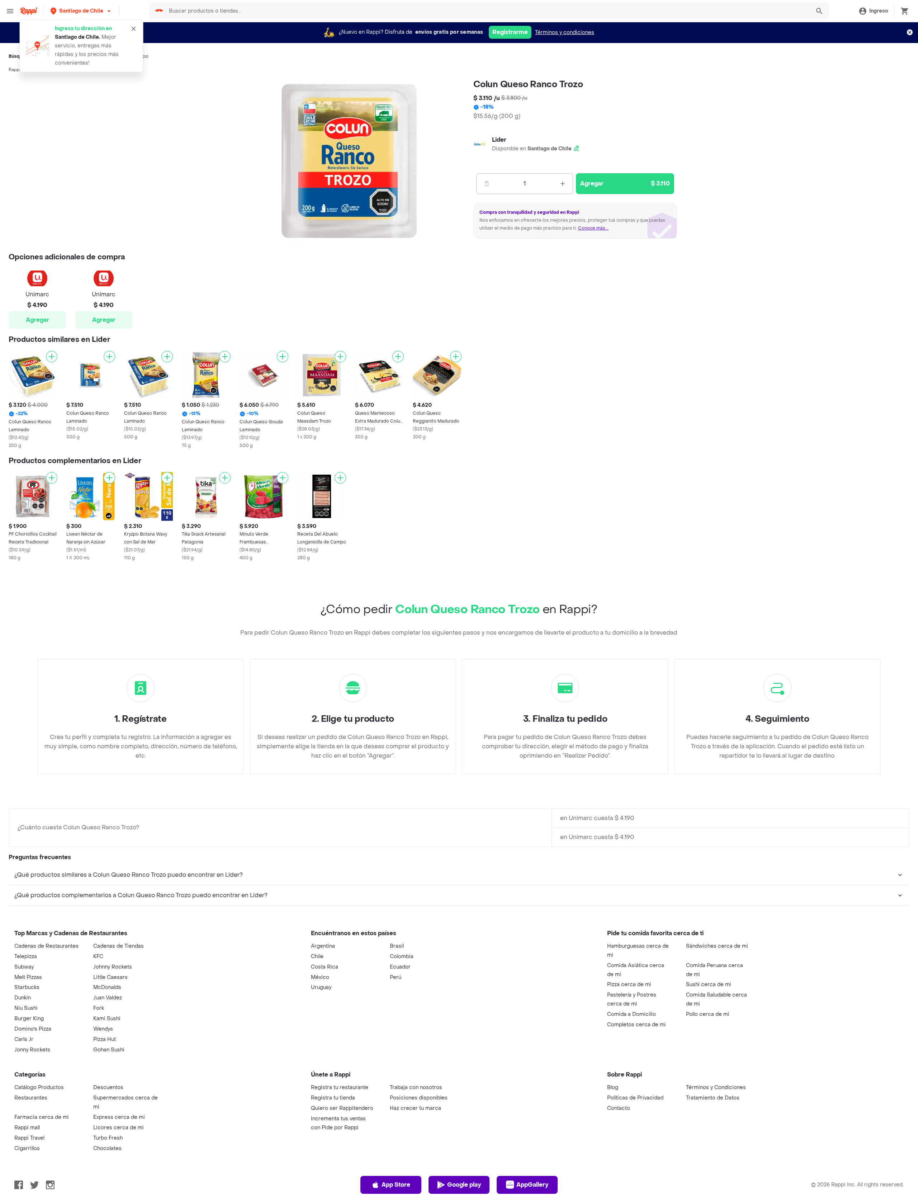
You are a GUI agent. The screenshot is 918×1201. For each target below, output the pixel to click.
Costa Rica (324, 967)
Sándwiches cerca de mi (717, 946)
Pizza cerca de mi (629, 984)
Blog (612, 1087)
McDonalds (107, 987)
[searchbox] (487, 11)
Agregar (37, 320)
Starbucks (26, 987)
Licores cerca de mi (118, 1127)
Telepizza (25, 956)
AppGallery (532, 1184)
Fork (98, 1008)
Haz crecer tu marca (415, 1108)
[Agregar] (51, 356)
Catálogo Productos (39, 1087)
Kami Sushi (106, 1018)
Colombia (401, 956)
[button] (81, 11)
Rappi (15, 69)
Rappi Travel (29, 1138)
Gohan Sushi (108, 1049)
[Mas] (562, 183)
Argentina (323, 946)
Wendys (103, 1029)
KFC (98, 956)
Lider (499, 139)
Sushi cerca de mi (708, 984)
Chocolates (107, 1148)
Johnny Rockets (112, 967)
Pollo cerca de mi (707, 1014)
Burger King (29, 1018)
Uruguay (321, 987)
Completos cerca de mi (636, 1024)
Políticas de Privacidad (635, 1097)
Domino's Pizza (32, 1029)
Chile (317, 956)
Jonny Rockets (32, 1049)
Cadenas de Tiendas (118, 946)
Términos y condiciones (564, 32)
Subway (24, 967)
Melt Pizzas (28, 977)
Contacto (618, 1108)
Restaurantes (30, 1097)
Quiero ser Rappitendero (342, 1108)
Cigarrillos (27, 1148)
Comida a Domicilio (631, 1014)
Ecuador (400, 967)
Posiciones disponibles (419, 1097)
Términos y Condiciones (716, 1087)
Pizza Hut (104, 1039)
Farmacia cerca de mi (41, 1117)
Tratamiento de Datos (712, 1097)
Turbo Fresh (108, 1138)
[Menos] (486, 183)
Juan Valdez (107, 997)
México (320, 977)
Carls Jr (23, 1039)
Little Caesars (110, 977)
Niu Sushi (26, 1008)
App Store (396, 1184)
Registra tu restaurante (339, 1087)
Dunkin (22, 997)
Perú (395, 977)
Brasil (397, 946)
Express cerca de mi (119, 1117)
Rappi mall (27, 1127)
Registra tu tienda (333, 1097)
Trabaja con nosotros (416, 1087)
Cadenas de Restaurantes (46, 946)
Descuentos (108, 1087)
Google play (464, 1184)
